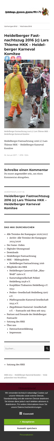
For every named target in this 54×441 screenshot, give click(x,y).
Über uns (11, 325)
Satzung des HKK (16, 321)
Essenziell (28, 414)
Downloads (12, 252)
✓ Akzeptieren (27, 422)
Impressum (15, 332)
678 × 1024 (24, 155)
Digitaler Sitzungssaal (18, 248)
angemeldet (21, 173)
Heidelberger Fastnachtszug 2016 (26, 263)
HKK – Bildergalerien (18, 259)
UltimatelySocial (27, 388)
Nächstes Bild (26, 26)
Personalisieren (26, 435)
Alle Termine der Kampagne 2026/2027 (27, 234)
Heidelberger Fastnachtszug (21, 256)
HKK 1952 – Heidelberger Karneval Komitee (22, 375)
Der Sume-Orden (16, 245)
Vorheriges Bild (10, 26)
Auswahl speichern (27, 428)
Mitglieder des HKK (17, 267)
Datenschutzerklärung (21, 329)
